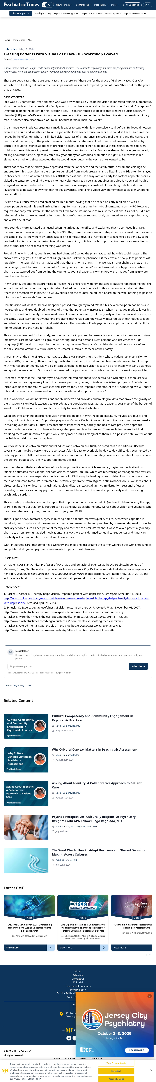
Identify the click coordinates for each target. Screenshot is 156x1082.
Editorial (78, 982)
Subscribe (137, 666)
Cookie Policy (34, 1078)
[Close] (151, 1070)
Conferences (18, 39)
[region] (78, 1071)
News (59, 4)
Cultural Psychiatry (14, 685)
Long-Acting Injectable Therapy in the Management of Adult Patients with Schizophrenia (84, 13)
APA (30, 685)
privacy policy (65, 672)
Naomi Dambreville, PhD (67, 725)
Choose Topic (18, 13)
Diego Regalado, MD (86, 826)
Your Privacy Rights (116, 1063)
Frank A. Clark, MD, (65, 826)
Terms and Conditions (78, 986)
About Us (70, 1058)
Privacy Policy (78, 989)
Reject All (116, 1071)
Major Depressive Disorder (135, 13)
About (78, 971)
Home (7, 39)
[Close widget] (149, 996)
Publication (100, 4)
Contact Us (78, 978)
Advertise (78, 975)
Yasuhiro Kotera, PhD (66, 859)
